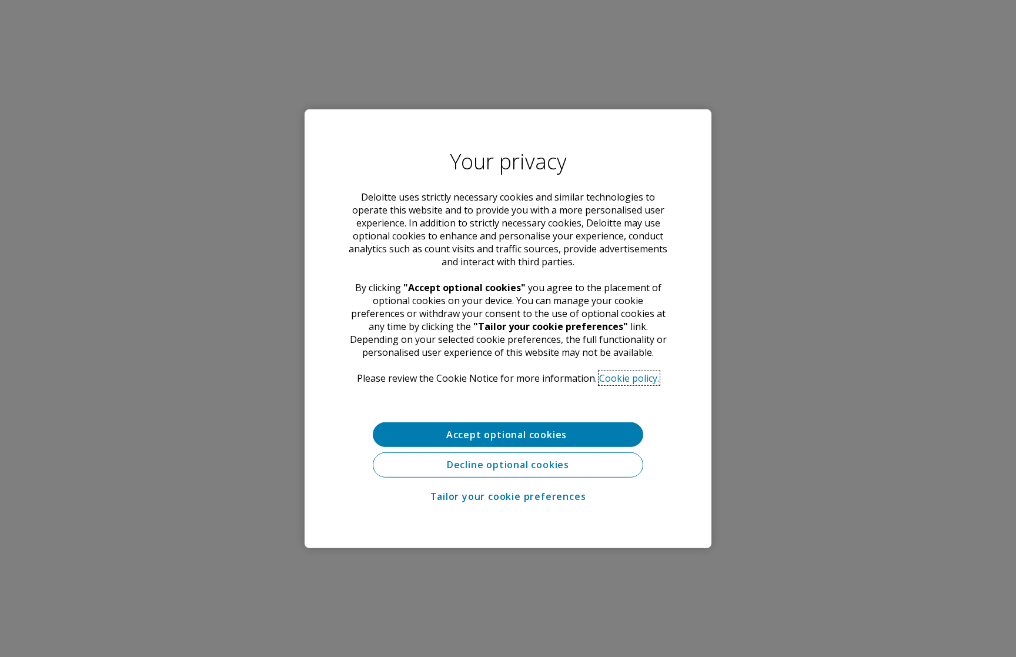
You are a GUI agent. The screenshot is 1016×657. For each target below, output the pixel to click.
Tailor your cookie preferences (508, 496)
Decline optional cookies (508, 464)
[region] (508, 328)
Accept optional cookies (508, 434)
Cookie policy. (629, 377)
